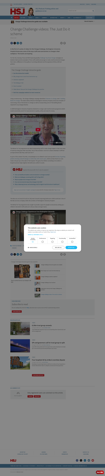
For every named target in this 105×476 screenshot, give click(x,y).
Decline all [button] (58, 247)
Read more (53, 232)
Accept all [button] (71, 247)
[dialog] (52, 238)
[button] (52, 234)
